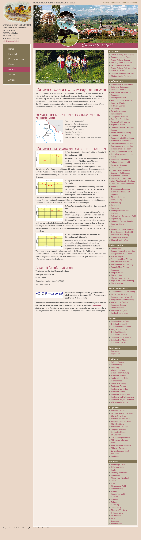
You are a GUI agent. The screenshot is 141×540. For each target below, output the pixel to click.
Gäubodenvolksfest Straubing (123, 292)
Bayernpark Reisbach (119, 176)
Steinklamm (116, 516)
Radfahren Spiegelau (119, 389)
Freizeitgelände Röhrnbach (121, 63)
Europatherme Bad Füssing (122, 265)
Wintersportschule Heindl (121, 421)
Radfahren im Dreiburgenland (122, 397)
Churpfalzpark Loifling (119, 240)
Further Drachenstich (119, 313)
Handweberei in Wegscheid (122, 84)
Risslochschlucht (118, 494)
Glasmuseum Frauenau (120, 189)
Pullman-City (116, 203)
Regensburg (116, 219)
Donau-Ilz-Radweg (118, 384)
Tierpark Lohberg (117, 197)
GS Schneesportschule (120, 437)
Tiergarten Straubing (119, 165)
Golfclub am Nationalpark (121, 327)
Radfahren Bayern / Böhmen (122, 400)
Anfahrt (11, 74)
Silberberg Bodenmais (120, 87)
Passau (114, 130)
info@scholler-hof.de (11, 41)
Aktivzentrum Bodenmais (121, 446)
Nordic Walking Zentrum (120, 60)
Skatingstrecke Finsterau (121, 76)
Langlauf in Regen (118, 432)
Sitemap (106, 3)
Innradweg (115, 367)
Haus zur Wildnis (118, 103)
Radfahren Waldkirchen (120, 394)
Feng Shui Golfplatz (119, 329)
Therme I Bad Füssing (120, 278)
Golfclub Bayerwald (119, 324)
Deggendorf (115, 95)
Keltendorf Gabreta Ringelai (122, 221)
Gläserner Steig (117, 467)
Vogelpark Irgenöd (118, 200)
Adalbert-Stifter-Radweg (120, 378)
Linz (112, 227)
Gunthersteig (116, 508)
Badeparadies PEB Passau (122, 254)
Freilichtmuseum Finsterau (121, 100)
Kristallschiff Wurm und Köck (122, 229)
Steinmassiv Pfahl (118, 486)
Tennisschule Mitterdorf (120, 65)
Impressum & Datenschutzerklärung (124, 3)
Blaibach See (116, 275)
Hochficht (115, 456)
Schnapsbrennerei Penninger (122, 127)
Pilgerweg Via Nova (119, 510)
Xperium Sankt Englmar (120, 122)
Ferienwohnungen (16, 59)
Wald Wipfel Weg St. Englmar (123, 181)
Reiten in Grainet (117, 71)
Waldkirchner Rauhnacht (121, 302)
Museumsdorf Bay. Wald (121, 178)
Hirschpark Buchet (118, 98)
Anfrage (11, 80)
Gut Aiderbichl (116, 168)
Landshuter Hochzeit (119, 294)
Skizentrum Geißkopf (119, 427)
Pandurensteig (117, 489)
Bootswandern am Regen (121, 57)
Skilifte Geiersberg (118, 416)
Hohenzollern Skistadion (120, 419)
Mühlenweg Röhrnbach (120, 478)
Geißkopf (114, 497)
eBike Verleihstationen (120, 402)
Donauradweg (116, 365)
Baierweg (114, 499)
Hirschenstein (116, 524)
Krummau (115, 208)
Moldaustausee (117, 283)
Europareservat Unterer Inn (122, 146)
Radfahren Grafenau (119, 375)
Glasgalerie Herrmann (119, 117)
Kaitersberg (115, 475)
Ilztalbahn (115, 205)
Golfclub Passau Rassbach (122, 337)
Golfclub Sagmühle (118, 343)
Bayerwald (97, 305)
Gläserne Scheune (118, 135)
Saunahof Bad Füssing (120, 267)
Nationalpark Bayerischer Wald (123, 216)
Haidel (113, 470)
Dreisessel (115, 521)
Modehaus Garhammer (120, 160)
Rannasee (115, 270)
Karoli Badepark (117, 256)
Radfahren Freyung (118, 386)
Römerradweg (116, 381)
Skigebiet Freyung (118, 429)
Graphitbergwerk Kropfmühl (122, 232)
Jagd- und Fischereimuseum (122, 184)
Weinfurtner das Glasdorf (121, 92)
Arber (113, 443)
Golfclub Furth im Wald (120, 321)
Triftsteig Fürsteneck (119, 473)
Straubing (115, 108)
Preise (11, 64)
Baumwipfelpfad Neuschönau (122, 138)
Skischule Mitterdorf (119, 411)
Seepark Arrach (117, 273)
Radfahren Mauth (118, 392)
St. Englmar (116, 435)
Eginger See (116, 248)
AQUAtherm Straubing (120, 262)
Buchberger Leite (118, 465)
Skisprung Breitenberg (120, 235)
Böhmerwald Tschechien (121, 141)
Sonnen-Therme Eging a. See (123, 251)
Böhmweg (115, 502)
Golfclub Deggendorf (119, 335)
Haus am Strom (117, 224)
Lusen (113, 483)
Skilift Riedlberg (117, 424)
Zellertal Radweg (117, 362)
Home (11, 49)
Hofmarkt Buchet (118, 106)
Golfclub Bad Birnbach (120, 340)
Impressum (115, 351)
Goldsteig (115, 505)
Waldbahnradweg (118, 370)
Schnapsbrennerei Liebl (120, 162)
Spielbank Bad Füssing (120, 173)
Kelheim (114, 186)
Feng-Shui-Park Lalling (120, 119)
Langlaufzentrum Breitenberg (122, 413)
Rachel (114, 491)
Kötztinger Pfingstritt (119, 310)
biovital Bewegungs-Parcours (122, 73)
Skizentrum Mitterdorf (119, 440)
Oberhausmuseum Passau (121, 151)
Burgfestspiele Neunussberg (122, 300)
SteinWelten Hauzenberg (121, 133)
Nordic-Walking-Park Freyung (122, 55)
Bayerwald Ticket (118, 125)
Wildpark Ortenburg (118, 90)
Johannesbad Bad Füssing (121, 259)
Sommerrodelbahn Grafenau (122, 143)
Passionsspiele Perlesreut (121, 297)
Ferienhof (12, 54)
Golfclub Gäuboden (118, 332)
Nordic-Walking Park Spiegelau (123, 68)
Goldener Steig (117, 513)
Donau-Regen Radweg (120, 373)
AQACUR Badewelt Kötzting (122, 281)
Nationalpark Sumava (119, 237)
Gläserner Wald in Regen (121, 149)
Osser (113, 481)
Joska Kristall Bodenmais (121, 170)
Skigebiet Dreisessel (119, 448)
